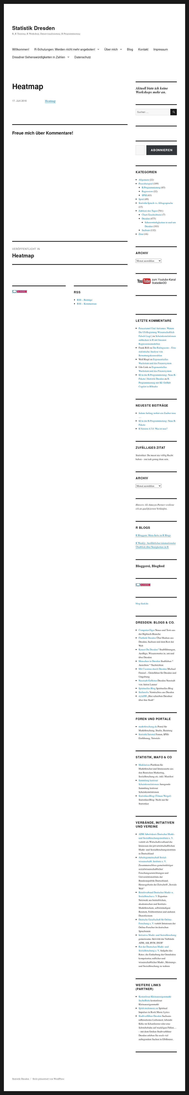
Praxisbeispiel (146, 183)
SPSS (144, 195)
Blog (130, 49)
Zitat (141, 234)
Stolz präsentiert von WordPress (48, 1078)
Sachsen (146, 230)
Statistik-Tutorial (147, 734)
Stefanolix (144, 692)
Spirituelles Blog (147, 688)
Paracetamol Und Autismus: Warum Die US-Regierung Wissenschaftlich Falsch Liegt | (156, 332)
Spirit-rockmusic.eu (148, 1008)
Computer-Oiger (147, 630)
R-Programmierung (151, 187)
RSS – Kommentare (87, 303)
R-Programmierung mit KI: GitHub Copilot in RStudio (155, 382)
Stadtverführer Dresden (150, 1016)
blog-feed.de (142, 603)
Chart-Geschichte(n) (152, 214)
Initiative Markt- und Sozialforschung (157, 935)
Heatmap (50, 101)
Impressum (160, 49)
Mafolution (144, 764)
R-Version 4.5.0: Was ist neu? (153, 428)
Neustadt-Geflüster (148, 680)
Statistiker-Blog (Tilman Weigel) (155, 795)
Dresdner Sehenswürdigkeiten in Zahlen (38, 57)
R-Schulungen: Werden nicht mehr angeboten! (64, 49)
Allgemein (144, 179)
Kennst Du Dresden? (149, 649)
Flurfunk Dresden (147, 637)
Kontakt (143, 49)
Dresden (146, 218)
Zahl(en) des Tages (148, 210)
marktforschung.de (148, 726)
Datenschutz (82, 57)
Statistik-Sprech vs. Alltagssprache (156, 203)
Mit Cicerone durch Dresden (153, 668)
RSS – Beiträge (84, 299)
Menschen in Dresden (149, 661)
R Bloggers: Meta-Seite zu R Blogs (153, 535)
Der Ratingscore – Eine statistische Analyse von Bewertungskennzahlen (157, 351)
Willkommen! (20, 49)
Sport (141, 199)
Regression (147, 191)
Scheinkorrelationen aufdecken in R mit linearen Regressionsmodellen (157, 339)
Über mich (111, 49)
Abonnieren (162, 150)
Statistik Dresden (33, 28)
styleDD (143, 696)
